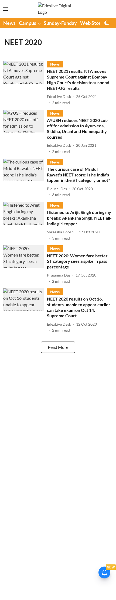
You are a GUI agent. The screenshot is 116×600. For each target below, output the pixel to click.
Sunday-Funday (60, 23)
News (9, 23)
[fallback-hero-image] (25, 83)
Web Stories (93, 23)
